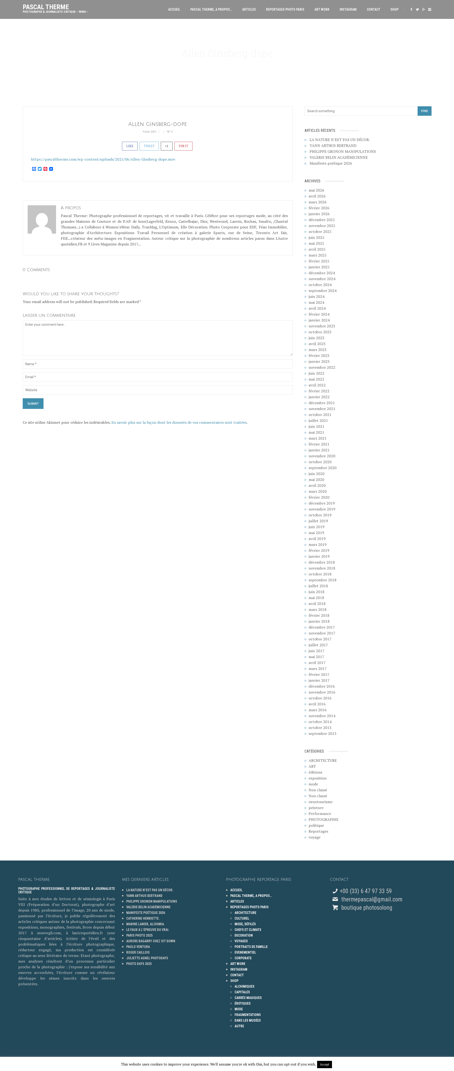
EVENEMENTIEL (245, 952)
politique (316, 825)
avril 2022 (317, 385)
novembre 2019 (322, 509)
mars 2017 (318, 668)
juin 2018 (316, 591)
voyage (314, 837)
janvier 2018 (319, 621)
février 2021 (319, 444)
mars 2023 (318, 349)
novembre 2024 (322, 278)
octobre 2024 (320, 284)
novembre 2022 (322, 367)
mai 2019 (316, 532)
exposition (318, 778)
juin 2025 (316, 237)
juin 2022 (316, 373)
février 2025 (319, 261)
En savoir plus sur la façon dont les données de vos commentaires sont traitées (179, 422)
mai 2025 (316, 243)
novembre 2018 (322, 568)
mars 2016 (318, 709)
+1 (166, 146)
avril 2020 (317, 485)
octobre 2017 (320, 639)
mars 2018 (318, 609)
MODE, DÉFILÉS (245, 924)
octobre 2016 (320, 698)
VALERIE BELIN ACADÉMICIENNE (339, 157)
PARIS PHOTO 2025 (139, 935)
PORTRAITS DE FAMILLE (251, 947)
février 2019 (319, 550)
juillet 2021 (318, 420)
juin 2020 (316, 473)
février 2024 (319, 314)
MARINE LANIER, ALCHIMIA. (145, 924)
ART (312, 766)
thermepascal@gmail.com (371, 899)
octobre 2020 (320, 461)
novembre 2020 (322, 455)
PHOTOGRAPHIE (323, 819)
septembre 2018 (322, 580)
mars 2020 (318, 491)
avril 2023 (317, 343)
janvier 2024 (319, 320)
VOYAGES (241, 941)
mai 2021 (316, 432)
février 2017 (319, 674)
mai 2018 (316, 597)
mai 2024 (316, 302)
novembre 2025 (322, 225)
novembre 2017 (322, 633)
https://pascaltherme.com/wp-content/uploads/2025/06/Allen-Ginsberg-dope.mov (103, 159)
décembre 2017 (322, 627)
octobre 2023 (320, 331)
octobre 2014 (320, 721)
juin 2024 (316, 296)
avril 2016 (317, 704)
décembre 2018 (322, 562)
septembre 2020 (322, 467)
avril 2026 (317, 196)
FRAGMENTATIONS (248, 1015)
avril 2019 (317, 538)
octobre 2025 (320, 231)
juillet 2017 (318, 644)
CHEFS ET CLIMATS (248, 930)
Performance (320, 813)
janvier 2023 (319, 361)
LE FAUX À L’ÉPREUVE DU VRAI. (147, 930)
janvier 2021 (319, 450)
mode (313, 784)
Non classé (318, 790)
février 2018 (319, 615)
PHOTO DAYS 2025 (139, 964)
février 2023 (319, 355)
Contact (373, 9)
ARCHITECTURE (323, 760)
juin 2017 (316, 650)
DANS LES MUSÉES (248, 1020)
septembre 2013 (322, 733)
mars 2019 (318, 544)
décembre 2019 (322, 503)
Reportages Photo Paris (285, 9)
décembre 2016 (322, 686)
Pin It (183, 146)
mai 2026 (316, 190)
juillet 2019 (318, 520)
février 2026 (319, 207)
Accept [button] (324, 1064)
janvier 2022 (319, 396)
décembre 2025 (322, 219)
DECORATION (244, 935)
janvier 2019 (319, 556)
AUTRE (239, 1026)
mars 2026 (318, 202)
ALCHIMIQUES (244, 986)
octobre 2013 (320, 727)
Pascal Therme (55, 7)
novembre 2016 (322, 692)
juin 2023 (316, 337)
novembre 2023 (322, 326)
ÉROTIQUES (243, 1003)
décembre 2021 (322, 402)
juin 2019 (316, 526)
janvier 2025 (319, 267)
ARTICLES (249, 9)
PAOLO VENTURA (138, 947)
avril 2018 (317, 603)
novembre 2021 (322, 408)
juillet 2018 (318, 585)
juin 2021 (316, 426)
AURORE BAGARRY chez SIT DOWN (150, 941)
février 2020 (319, 497)
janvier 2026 (319, 213)
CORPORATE (243, 958)
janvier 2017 (319, 680)
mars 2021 (318, 438)
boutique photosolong (366, 907)
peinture (316, 807)
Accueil (174, 9)
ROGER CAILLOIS (138, 952)
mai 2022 (316, 379)
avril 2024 (317, 308)
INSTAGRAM (348, 9)
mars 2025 (318, 255)
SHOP (394, 9)
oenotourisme (320, 801)
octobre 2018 (320, 574)
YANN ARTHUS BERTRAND (333, 145)
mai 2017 (316, 656)
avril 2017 (317, 662)
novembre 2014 (322, 715)
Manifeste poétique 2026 (331, 163)
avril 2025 (317, 249)
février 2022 (319, 391)
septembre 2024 (322, 290)
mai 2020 (316, 479)
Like (129, 146)
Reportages (318, 831)
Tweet (149, 146)
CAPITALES (242, 992)
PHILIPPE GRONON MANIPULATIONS (343, 151)
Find (424, 111)
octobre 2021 (320, 414)
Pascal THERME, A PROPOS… (211, 9)
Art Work (321, 9)
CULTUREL (242, 918)
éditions (315, 772)
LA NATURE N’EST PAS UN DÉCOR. (340, 139)
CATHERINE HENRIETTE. (143, 918)
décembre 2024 (322, 272)
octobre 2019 (320, 515)
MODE (239, 1009)
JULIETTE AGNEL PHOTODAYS (147, 958)
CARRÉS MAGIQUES (248, 998)
